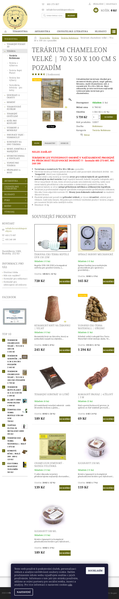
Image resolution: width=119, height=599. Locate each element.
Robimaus (97, 126)
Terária (11, 51)
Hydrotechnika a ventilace (15, 157)
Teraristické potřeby (14, 108)
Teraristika (20, 31)
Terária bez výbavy (14, 79)
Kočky (7, 206)
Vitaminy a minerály (13, 129)
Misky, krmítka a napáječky (16, 150)
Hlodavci (101, 31)
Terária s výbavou (13, 64)
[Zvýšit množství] (99, 115)
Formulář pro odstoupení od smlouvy (15, 283)
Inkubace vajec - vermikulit (16, 136)
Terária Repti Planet (15, 71)
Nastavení (23, 592)
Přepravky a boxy (13, 171)
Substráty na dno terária (14, 143)
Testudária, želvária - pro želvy (15, 87)
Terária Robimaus (14, 56)
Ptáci (7, 200)
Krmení (11, 102)
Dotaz (87, 135)
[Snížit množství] (99, 118)
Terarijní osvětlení (12, 115)
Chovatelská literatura (72, 31)
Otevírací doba (11, 272)
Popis (36, 143)
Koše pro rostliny (12, 122)
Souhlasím (95, 570)
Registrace (111, 4)
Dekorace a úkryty (13, 96)
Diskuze (64, 143)
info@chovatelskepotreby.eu (16, 229)
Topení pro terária (13, 164)
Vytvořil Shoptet (110, 593)
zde (70, 584)
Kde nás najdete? (12, 275)
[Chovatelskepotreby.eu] (20, 17)
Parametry (50, 143)
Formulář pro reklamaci (15, 278)
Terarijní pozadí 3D (16, 45)
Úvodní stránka (5, 31)
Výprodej (9, 211)
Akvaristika (42, 31)
